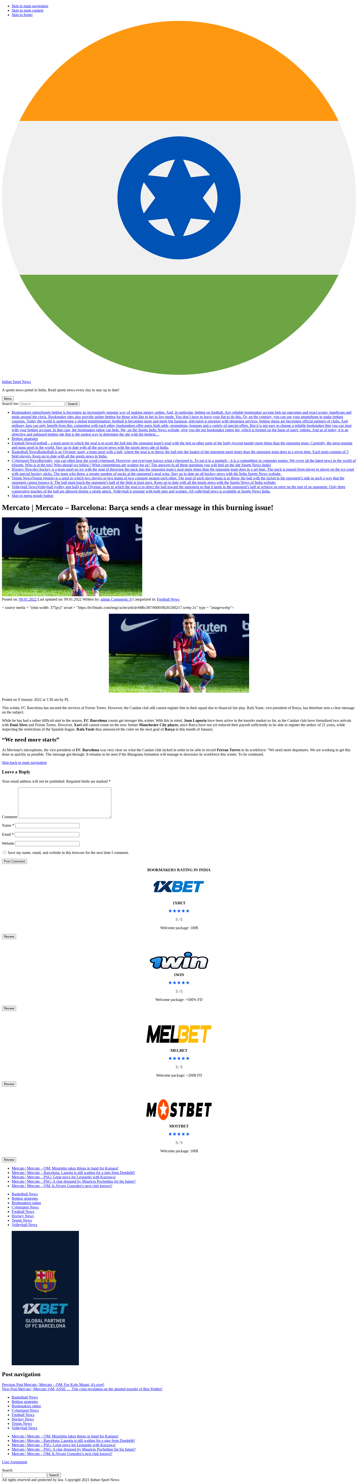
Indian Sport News (16, 382)
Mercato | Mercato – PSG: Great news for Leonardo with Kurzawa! (64, 1177)
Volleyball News (178, 489)
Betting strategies (25, 439)
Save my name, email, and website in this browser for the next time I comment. (68, 853)
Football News (168, 599)
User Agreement (14, 1462)
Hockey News (183, 471)
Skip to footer (22, 15)
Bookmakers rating (181, 423)
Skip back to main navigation (24, 762)
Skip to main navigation (30, 6)
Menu (8, 399)
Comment (9, 817)
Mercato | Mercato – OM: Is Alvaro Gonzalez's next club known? (62, 1186)
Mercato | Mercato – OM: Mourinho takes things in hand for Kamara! (65, 1168)
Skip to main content (27, 10)
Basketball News (25, 1194)
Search (7, 1470)
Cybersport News (184, 462)
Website (8, 843)
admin (106, 599)
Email (8, 834)
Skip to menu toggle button (32, 496)
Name (8, 825)
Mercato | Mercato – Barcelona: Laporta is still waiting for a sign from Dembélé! (73, 1173)
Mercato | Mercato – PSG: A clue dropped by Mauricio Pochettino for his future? (74, 1181)
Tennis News (178, 480)
